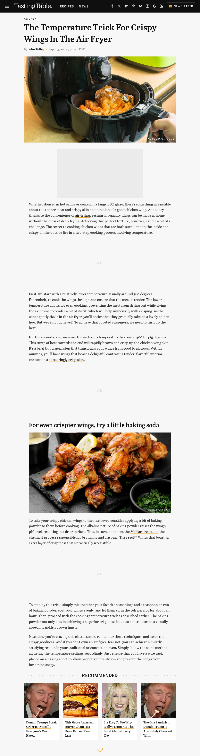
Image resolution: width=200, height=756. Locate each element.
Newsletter (183, 6)
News (83, 6)
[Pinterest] (133, 6)
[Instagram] (147, 6)
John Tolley (36, 49)
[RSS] (161, 6)
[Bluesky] (140, 6)
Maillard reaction (144, 531)
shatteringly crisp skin (66, 359)
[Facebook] (112, 6)
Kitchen (30, 18)
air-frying (82, 215)
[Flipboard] (126, 6)
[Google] (154, 6)
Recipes (67, 6)
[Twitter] (119, 6)
